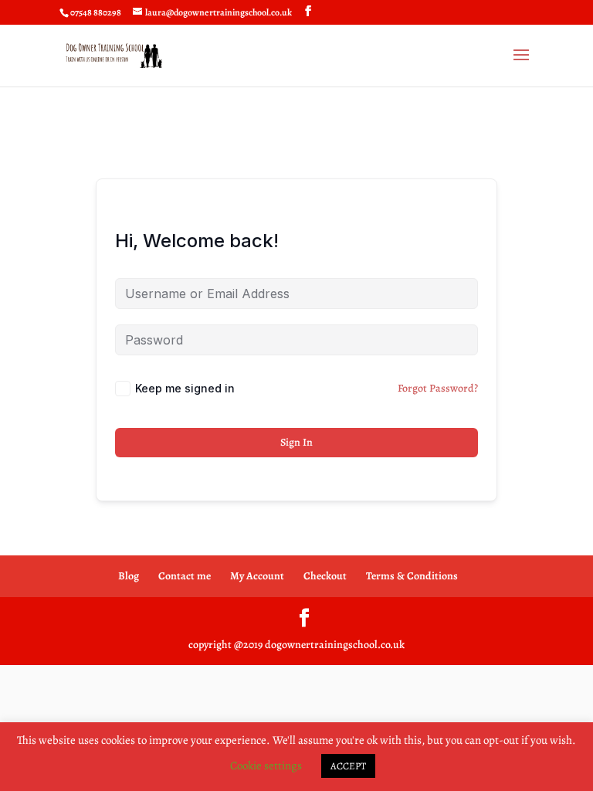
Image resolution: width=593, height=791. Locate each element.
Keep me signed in (185, 388)
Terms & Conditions (412, 576)
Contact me (184, 576)
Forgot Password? (438, 388)
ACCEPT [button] (348, 765)
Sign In (296, 442)
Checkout (325, 576)
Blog (128, 576)
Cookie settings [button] (266, 765)
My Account (257, 576)
